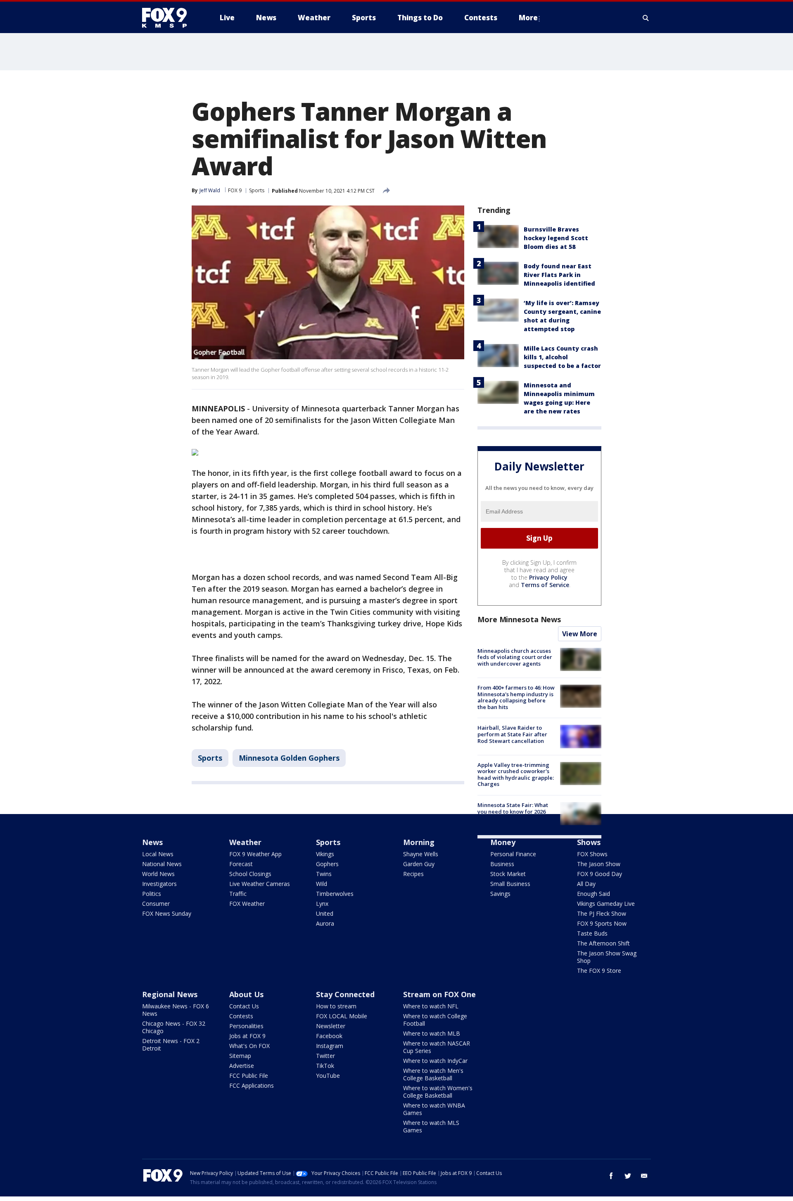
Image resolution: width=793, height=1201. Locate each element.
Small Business (510, 884)
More (528, 17)
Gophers (327, 864)
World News (158, 874)
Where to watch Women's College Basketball (437, 1091)
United (324, 913)
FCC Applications (251, 1085)
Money (502, 842)
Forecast (241, 864)
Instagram (329, 1046)
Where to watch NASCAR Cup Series (436, 1047)
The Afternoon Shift (603, 943)
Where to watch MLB (431, 1033)
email (644, 1175)
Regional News (169, 994)
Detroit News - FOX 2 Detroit (170, 1044)
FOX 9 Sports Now (602, 923)
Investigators (159, 884)
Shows (589, 842)
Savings (500, 894)
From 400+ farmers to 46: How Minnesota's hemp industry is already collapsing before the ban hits (516, 697)
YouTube (328, 1075)
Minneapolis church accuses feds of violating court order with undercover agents (514, 657)
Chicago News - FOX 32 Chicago (173, 1027)
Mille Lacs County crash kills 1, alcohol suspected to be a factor (562, 357)
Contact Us (244, 1006)
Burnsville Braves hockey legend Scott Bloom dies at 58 (556, 238)
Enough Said (593, 894)
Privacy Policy (548, 577)
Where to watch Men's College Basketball (433, 1074)
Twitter (325, 1056)
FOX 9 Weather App (255, 854)
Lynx (322, 903)
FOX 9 (235, 190)
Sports (256, 190)
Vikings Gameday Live (606, 903)
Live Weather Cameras (259, 884)
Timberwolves (335, 894)
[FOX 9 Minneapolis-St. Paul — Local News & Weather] (169, 18)
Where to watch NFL (430, 1006)
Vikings (325, 854)
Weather (245, 842)
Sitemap (240, 1056)
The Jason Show (598, 864)
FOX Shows (592, 854)
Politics (151, 894)
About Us (246, 994)
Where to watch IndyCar (435, 1061)
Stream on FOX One (439, 994)
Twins (324, 874)
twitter (627, 1175)
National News (162, 864)
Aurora (325, 923)
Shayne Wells (420, 854)
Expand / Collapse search (646, 18)
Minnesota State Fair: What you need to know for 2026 (512, 808)
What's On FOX (249, 1046)
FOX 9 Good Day (599, 874)
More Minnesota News (519, 619)
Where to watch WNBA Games (434, 1109)
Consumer (156, 903)
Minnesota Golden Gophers (289, 758)
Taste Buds (592, 933)
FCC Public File (248, 1075)
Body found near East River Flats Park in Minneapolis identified (559, 274)
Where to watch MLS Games (431, 1126)
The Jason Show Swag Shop (606, 957)
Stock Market (508, 874)
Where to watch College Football (435, 1019)
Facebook (329, 1036)
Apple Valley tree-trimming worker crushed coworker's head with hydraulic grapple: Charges (515, 774)
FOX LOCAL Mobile (341, 1016)
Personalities (246, 1026)
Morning (418, 842)
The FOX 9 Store (599, 970)
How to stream (336, 1006)
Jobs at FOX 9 (247, 1036)
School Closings (250, 874)
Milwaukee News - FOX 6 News (175, 1009)
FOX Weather (247, 903)
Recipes (413, 874)
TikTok (325, 1066)
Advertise (241, 1066)
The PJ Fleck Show (601, 913)
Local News (157, 854)
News (152, 842)
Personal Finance (513, 854)
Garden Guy (418, 864)
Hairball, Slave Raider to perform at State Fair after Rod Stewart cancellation (512, 734)
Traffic (238, 894)
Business (502, 864)
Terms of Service (545, 585)
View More (579, 633)
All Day (586, 884)
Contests (241, 1016)
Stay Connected (345, 994)
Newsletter (330, 1026)
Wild (321, 884)
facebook (611, 1175)
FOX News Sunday (166, 913)
